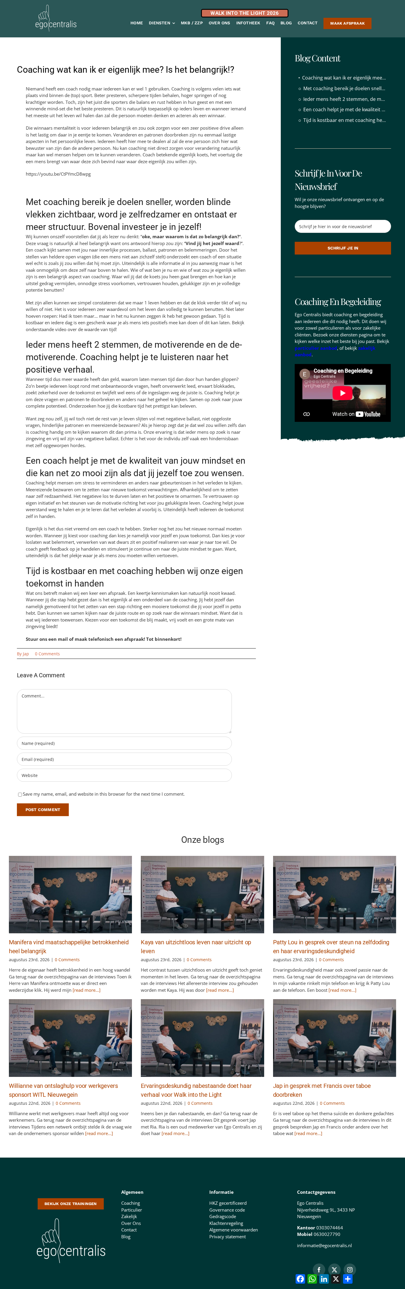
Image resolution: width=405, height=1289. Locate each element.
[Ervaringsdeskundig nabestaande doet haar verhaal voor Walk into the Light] (202, 1038)
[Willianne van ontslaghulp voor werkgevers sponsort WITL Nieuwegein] (70, 1038)
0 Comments (47, 654)
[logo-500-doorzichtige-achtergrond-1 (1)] (71, 1217)
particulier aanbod (316, 348)
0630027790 (327, 1234)
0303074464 (329, 1228)
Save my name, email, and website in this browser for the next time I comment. (104, 794)
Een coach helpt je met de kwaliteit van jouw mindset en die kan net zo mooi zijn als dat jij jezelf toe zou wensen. (347, 109)
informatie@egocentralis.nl (324, 1245)
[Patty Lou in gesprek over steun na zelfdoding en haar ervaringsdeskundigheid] (334, 895)
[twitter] (334, 1269)
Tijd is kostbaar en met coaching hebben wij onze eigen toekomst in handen (347, 120)
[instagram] (350, 1269)
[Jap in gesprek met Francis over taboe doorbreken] (334, 1038)
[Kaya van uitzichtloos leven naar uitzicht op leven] (202, 895)
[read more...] (86, 990)
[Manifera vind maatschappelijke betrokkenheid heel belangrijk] (70, 895)
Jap (26, 654)
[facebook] (319, 1269)
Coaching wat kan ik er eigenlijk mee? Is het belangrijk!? (346, 77)
